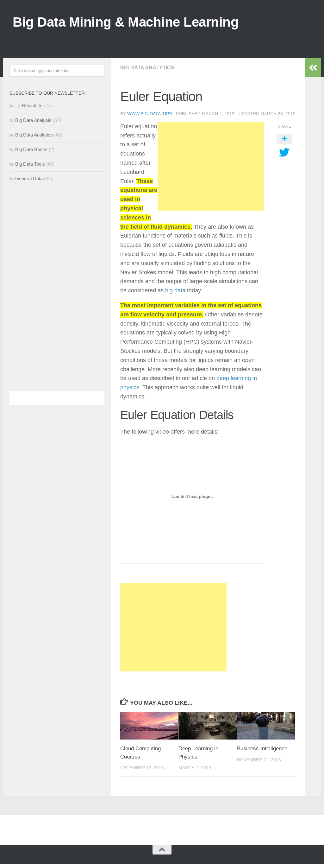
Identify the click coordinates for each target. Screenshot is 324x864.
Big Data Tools (30, 164)
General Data (29, 178)
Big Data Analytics (147, 67)
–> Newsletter (29, 105)
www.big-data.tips (149, 113)
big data (175, 290)
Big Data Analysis (33, 120)
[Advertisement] (196, 37)
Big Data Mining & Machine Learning (126, 22)
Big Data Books (31, 149)
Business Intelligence (262, 749)
